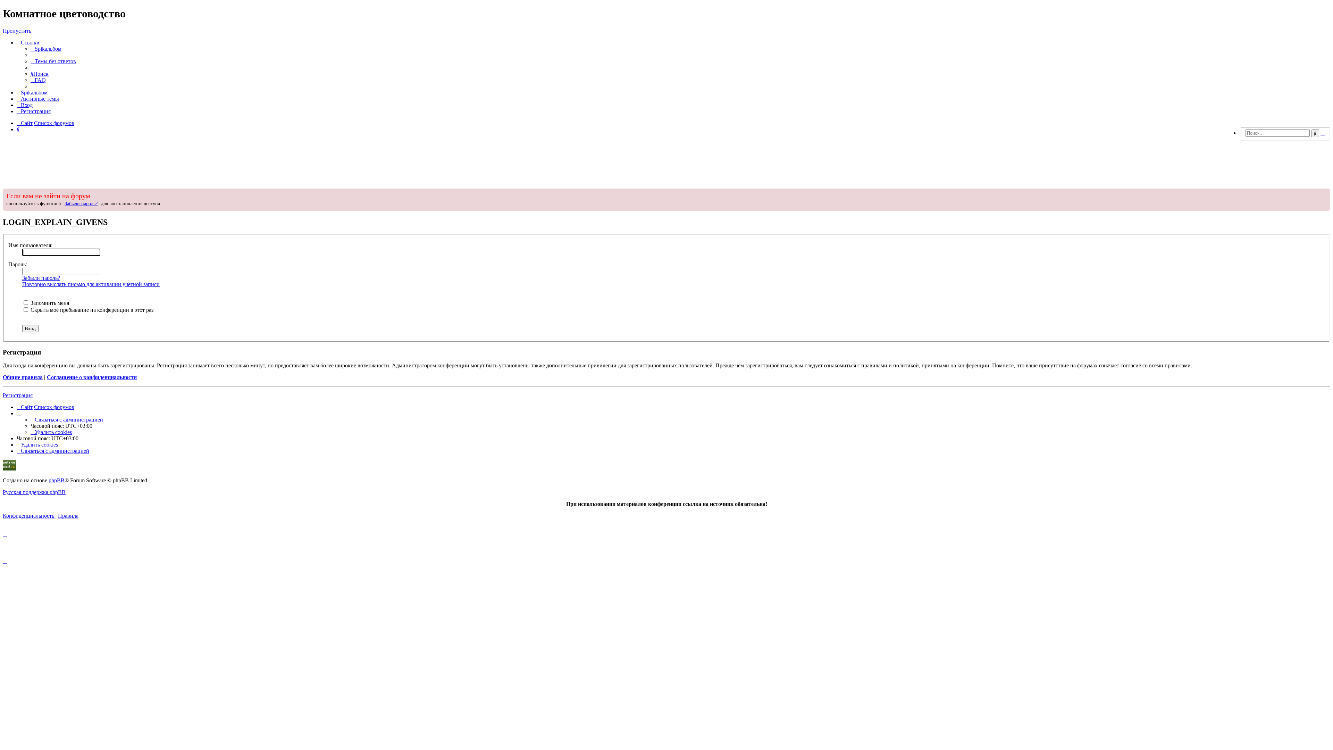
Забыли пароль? (81, 203)
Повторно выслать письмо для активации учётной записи (91, 284)
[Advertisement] (666, 163)
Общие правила (23, 377)
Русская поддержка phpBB (34, 492)
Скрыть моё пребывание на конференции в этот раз (91, 310)
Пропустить (17, 31)
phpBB (57, 480)
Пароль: (17, 264)
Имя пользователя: (30, 245)
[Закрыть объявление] (1324, 193)
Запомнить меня (49, 303)
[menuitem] (46, 49)
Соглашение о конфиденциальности (92, 377)
